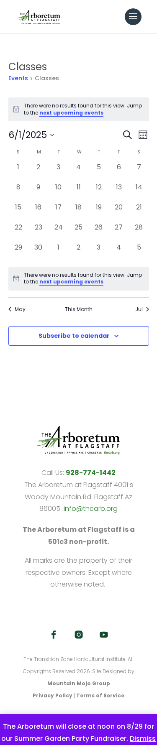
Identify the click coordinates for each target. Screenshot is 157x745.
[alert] (78, 279)
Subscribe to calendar (74, 336)
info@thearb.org (91, 508)
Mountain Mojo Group (78, 683)
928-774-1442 (91, 472)
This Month (79, 309)
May (20, 309)
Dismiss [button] (143, 738)
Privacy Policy (52, 695)
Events (18, 78)
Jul (139, 309)
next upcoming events (71, 112)
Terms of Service (100, 695)
